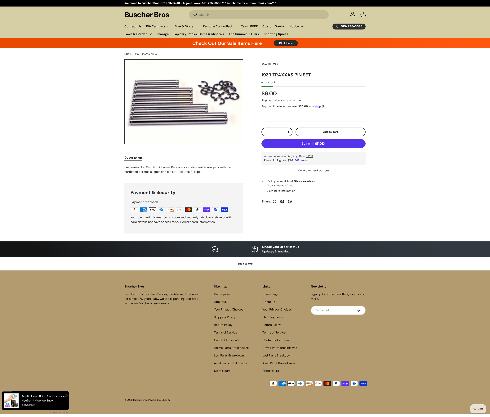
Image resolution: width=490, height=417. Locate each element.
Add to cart (330, 132)
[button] (363, 14)
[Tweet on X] (274, 201)
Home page (222, 294)
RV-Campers (155, 26)
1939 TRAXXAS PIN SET (146, 53)
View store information (281, 191)
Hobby (294, 26)
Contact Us (132, 26)
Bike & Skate (184, 26)
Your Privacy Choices (228, 309)
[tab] (133, 157)
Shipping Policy (224, 317)
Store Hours (222, 371)
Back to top (245, 263)
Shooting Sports (276, 34)
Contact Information (228, 340)
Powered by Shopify (159, 399)
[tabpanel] (183, 169)
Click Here (285, 43)
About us (220, 302)
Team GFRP (249, 26)
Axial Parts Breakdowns (230, 363)
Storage (163, 34)
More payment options (313, 170)
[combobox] (259, 14)
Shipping (266, 100)
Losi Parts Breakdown (229, 355)
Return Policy (223, 325)
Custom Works (273, 26)
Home (127, 53)
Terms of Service (225, 332)
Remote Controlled (217, 26)
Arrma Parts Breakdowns (231, 348)
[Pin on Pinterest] (290, 201)
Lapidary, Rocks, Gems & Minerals (198, 34)
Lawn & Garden (135, 34)
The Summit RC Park (244, 34)
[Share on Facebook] (282, 201)
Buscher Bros (140, 399)
